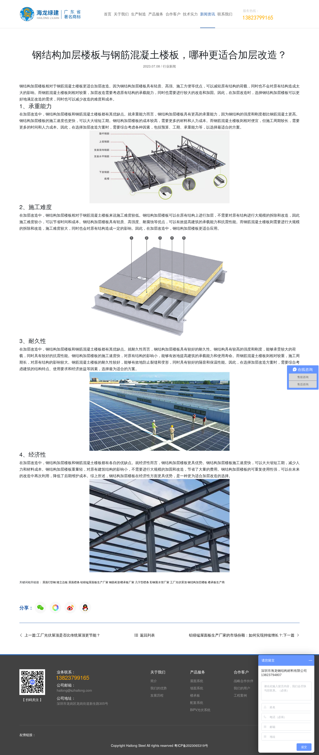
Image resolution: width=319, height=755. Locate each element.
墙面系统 (196, 688)
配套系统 (196, 702)
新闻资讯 (207, 14)
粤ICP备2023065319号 (191, 745)
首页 (107, 14)
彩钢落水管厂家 (159, 582)
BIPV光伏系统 (200, 709)
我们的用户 (242, 688)
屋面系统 (196, 680)
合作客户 (173, 14)
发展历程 (156, 695)
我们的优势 (158, 688)
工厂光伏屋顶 (178, 582)
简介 (153, 680)
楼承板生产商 (216, 582)
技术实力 (190, 14)
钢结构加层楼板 (197, 582)
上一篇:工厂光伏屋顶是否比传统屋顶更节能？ (61, 635)
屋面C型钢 (49, 582)
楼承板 (195, 695)
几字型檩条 (142, 582)
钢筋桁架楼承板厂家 (121, 582)
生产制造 (138, 14)
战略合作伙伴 (243, 680)
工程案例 (240, 695)
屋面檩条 (74, 582)
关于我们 (121, 14)
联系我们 (224, 14)
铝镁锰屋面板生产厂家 (94, 582)
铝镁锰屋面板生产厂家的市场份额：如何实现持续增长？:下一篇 (242, 635)
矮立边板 (62, 582)
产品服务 (155, 14)
